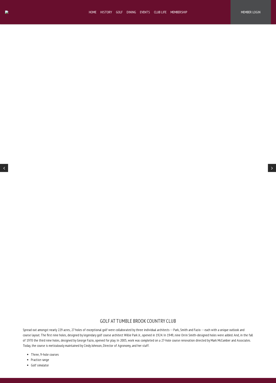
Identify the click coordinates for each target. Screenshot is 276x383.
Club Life (160, 12)
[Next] (272, 168)
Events (145, 12)
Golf (119, 12)
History (106, 12)
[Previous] (4, 168)
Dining (131, 12)
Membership (179, 12)
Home (92, 12)
